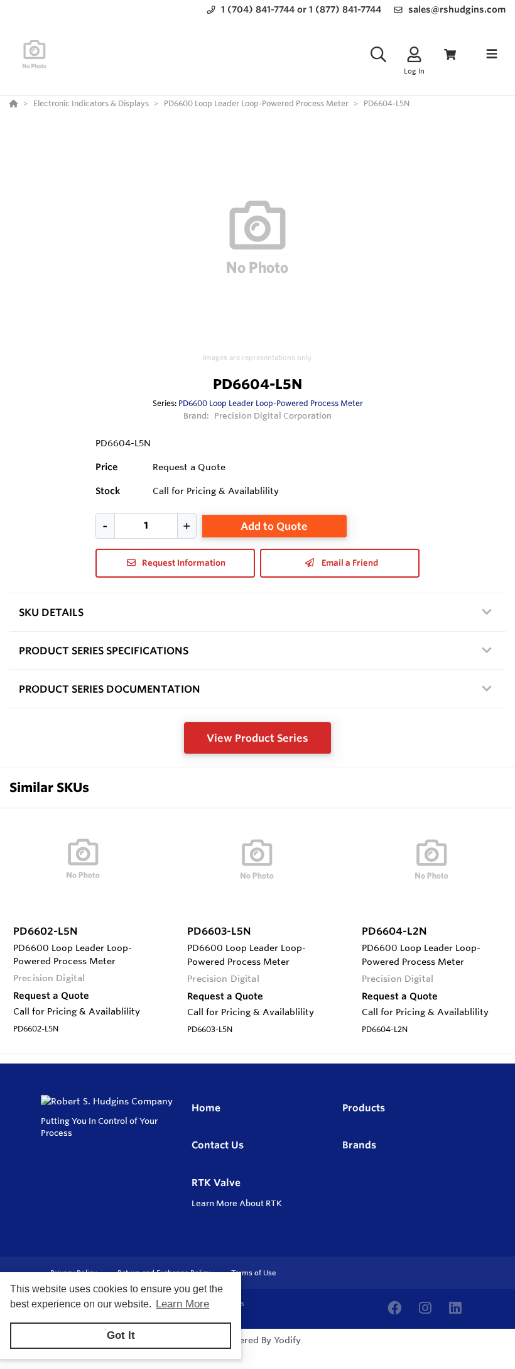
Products (363, 1108)
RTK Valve (216, 1183)
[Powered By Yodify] (257, 1351)
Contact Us (218, 1145)
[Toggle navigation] (492, 54)
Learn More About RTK (237, 1203)
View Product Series (257, 738)
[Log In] (414, 54)
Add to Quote (274, 526)
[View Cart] (450, 54)
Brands (359, 1145)
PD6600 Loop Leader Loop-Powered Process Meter (270, 403)
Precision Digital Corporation (273, 415)
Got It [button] (121, 1335)
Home (206, 1108)
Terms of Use (253, 1272)
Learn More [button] (182, 1304)
